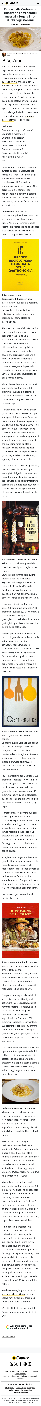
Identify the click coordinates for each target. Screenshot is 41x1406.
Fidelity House (13, 1390)
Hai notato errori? (8, 1337)
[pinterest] (25, 1364)
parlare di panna (20, 66)
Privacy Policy (25, 1371)
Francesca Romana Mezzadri (18, 54)
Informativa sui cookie (11, 1371)
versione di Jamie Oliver (13, 1294)
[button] (4, 61)
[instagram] (29, 1364)
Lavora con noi (20, 1374)
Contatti (35, 1371)
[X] (16, 1364)
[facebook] (20, 1364)
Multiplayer (9, 1388)
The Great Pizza (26, 1390)
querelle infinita (9, 81)
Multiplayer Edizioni (20, 1392)
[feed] (11, 1364)
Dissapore (14, 25)
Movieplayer (21, 1388)
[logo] (11, 3)
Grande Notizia (25, 25)
